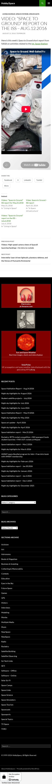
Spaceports (6, 714)
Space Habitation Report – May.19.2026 (17, 413)
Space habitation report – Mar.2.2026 (16, 444)
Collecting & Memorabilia (12, 569)
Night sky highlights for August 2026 (16, 393)
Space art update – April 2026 (13, 422)
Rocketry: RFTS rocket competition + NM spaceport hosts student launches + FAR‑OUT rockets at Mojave (25, 438)
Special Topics (7, 719)
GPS (3, 598)
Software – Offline (8, 671)
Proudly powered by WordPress (28, 769)
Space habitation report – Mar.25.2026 (17, 432)
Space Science (7, 695)
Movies (4, 617)
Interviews (5, 607)
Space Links (6, 690)
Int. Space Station (39, 43)
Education (5, 578)
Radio (3, 641)
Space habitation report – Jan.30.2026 (17, 466)
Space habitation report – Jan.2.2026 (16, 476)
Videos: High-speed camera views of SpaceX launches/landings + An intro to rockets (19, 244)
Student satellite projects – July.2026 (16, 398)
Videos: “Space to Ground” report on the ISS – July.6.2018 (12, 218)
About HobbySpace (8, 769)
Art (2, 549)
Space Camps (6, 685)
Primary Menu (49, 3)
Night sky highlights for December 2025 (17, 485)
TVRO (3, 729)
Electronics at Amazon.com (26, 305)
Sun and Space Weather (26, 352)
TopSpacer (21, 33)
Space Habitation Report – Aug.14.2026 (17, 388)
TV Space (5, 724)
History (4, 603)
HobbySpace (8, 3)
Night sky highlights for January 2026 (16, 471)
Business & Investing (9, 564)
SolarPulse (26, 365)
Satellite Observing (9, 656)
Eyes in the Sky (7, 583)
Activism (5, 544)
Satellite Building (8, 651)
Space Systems (22, 14)
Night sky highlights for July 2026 (15, 403)
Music (3, 627)
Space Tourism (7, 705)
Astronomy (6, 554)
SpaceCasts (34, 14)
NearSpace (5, 632)
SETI (3, 666)
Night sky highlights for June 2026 (15, 408)
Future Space (6, 588)
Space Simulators (8, 700)
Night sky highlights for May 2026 (15, 418)
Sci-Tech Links (7, 661)
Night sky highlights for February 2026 (17, 461)
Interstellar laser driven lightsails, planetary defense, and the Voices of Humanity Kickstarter (24, 257)
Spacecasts (5, 709)
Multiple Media (7, 622)
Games (4, 593)
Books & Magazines (9, 559)
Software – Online (8, 675)
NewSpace (5, 637)
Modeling (5, 612)
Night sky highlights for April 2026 (15, 427)
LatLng (32, 369)
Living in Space (9, 14)
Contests (5, 573)
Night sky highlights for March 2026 (16, 449)
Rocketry (5, 646)
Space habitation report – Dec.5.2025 (16, 481)
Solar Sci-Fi (6, 680)
